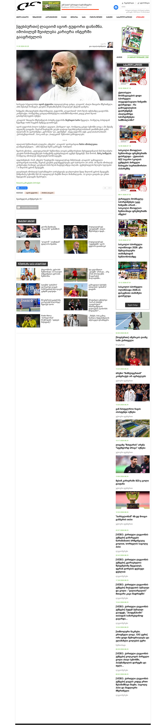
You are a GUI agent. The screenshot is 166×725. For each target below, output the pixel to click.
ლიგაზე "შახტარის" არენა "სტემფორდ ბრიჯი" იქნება (130, 446)
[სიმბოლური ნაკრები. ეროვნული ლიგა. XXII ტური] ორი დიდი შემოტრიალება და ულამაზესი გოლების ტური (132, 636)
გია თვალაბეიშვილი (97, 46)
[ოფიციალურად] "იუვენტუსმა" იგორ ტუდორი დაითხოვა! (97, 244)
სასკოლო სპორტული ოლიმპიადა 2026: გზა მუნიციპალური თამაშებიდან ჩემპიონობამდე (130, 250)
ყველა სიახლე (22, 17)
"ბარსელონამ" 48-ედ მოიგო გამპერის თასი (131, 518)
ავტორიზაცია (145, 3)
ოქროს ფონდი (96, 17)
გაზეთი (109, 17)
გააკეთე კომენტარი (29, 207)
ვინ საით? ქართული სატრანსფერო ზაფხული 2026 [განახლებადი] (77, 6)
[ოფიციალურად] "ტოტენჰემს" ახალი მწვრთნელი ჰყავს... (97, 229)
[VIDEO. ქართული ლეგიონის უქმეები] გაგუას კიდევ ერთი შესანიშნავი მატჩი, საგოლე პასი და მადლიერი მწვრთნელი (132, 684)
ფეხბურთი (37, 17)
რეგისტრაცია (129, 3)
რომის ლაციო (47, 193)
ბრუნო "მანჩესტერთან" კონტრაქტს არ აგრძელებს (131, 375)
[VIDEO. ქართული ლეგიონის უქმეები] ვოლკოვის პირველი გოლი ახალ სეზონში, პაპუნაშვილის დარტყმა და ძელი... (132, 659)
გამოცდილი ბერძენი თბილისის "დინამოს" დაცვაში (98, 287)
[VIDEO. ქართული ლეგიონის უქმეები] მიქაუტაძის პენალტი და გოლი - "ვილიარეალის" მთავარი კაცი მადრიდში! (132, 589)
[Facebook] (116, 7)
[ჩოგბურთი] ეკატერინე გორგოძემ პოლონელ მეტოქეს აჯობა (51, 302)
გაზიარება (23, 188)
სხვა (84, 17)
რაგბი (64, 17)
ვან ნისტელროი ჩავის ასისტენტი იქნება (128, 410)
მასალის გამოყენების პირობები (28, 183)
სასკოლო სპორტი (124, 17)
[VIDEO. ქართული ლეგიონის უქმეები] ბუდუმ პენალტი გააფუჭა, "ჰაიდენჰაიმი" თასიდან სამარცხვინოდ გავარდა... (132, 612)
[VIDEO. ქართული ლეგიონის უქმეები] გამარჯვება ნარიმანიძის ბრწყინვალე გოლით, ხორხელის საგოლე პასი (132, 540)
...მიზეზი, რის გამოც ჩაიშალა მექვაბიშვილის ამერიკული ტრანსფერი (99, 318)
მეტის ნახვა (133, 305)
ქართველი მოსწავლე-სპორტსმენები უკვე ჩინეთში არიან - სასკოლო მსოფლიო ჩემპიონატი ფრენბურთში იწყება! (132, 206)
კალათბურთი (51, 17)
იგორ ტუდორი (31, 193)
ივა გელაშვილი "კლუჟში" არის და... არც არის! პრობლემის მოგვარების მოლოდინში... (99, 274)
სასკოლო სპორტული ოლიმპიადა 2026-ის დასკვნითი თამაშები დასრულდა (130, 291)
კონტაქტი (140, 17)
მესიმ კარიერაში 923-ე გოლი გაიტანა (132, 482)
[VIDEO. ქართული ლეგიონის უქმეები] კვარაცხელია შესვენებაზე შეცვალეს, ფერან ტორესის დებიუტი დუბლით (132, 565)
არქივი (119, 57)
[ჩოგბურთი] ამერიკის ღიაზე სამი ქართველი (131, 339)
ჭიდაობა (74, 17)
